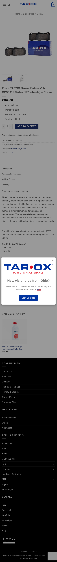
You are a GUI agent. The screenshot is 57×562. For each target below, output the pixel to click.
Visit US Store (28, 298)
